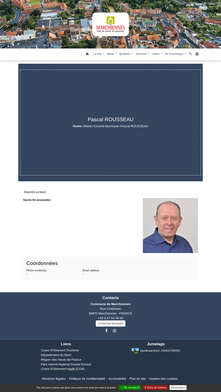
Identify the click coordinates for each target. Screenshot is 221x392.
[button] (87, 54)
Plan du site (137, 378)
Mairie (87, 126)
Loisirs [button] (156, 54)
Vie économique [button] (174, 54)
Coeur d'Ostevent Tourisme (60, 350)
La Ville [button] (97, 54)
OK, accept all (131, 387)
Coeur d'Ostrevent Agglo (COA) (63, 369)
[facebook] (106, 330)
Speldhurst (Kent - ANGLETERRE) (160, 350)
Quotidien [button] (125, 54)
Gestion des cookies (163, 378)
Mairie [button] (111, 54)
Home (77, 126)
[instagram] (114, 330)
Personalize (178, 387)
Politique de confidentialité (87, 378)
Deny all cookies (156, 387)
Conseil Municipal (106, 126)
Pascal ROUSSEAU (134, 126)
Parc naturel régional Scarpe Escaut (66, 364)
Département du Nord (56, 355)
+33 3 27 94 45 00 (110, 318)
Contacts (110, 298)
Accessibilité (117, 378)
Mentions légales (54, 378)
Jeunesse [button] (141, 54)
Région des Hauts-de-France (61, 359)
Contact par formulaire (110, 323)
